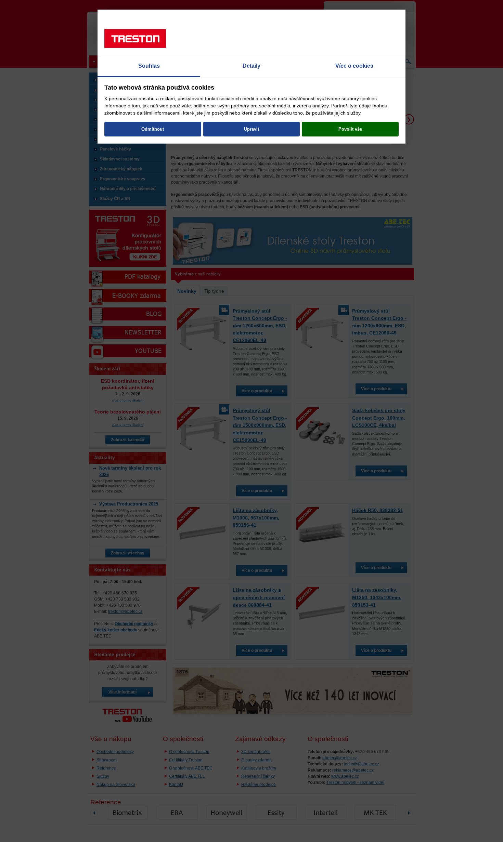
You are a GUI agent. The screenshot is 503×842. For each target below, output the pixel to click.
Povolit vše (350, 129)
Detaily (251, 66)
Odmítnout (152, 129)
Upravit (251, 129)
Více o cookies (354, 66)
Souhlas (149, 66)
